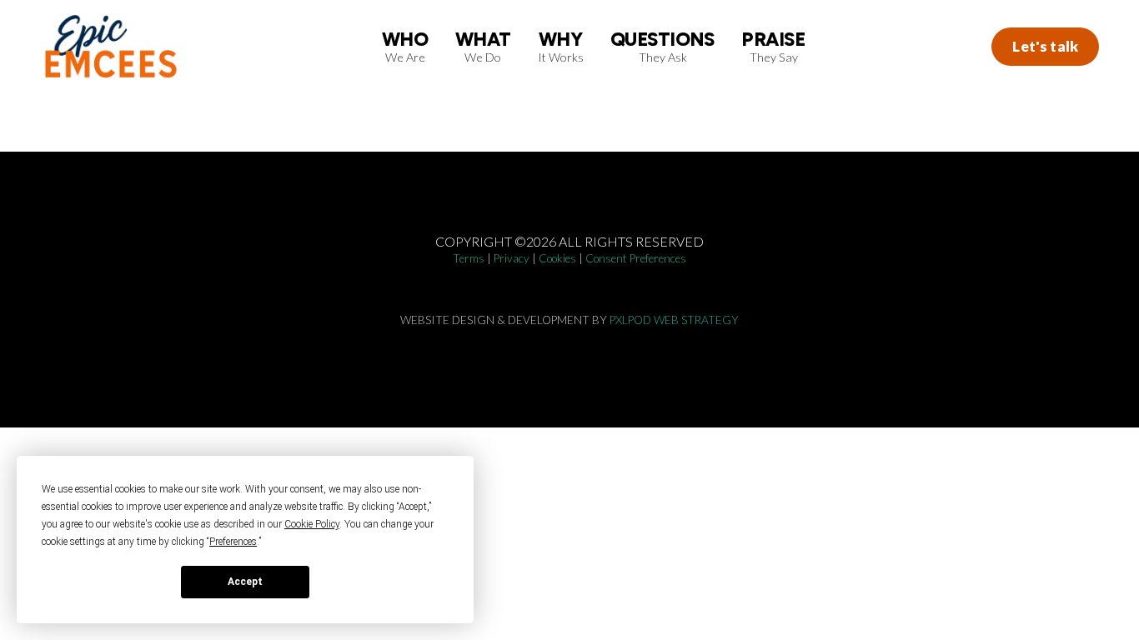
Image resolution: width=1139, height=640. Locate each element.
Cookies (557, 258)
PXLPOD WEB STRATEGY (674, 320)
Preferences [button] (233, 542)
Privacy (511, 258)
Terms (468, 258)
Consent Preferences (635, 258)
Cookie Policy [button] (311, 524)
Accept (245, 582)
